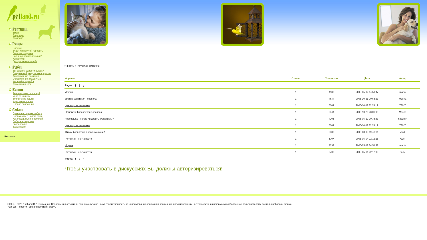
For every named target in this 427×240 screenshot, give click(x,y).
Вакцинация (19, 126)
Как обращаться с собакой (28, 118)
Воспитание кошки (23, 98)
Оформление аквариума (27, 78)
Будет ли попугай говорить (28, 50)
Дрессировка (20, 124)
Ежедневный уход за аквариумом (32, 73)
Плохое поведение (23, 104)
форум (70, 65)
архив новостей (38, 206)
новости (22, 206)
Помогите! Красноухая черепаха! (84, 112)
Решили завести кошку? (26, 93)
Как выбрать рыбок (23, 81)
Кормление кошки (23, 101)
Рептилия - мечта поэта (78, 138)
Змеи (16, 32)
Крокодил (18, 38)
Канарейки (18, 58)
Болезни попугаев (23, 53)
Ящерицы (18, 35)
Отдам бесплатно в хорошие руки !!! (85, 132)
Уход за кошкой (21, 96)
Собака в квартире (23, 121)
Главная (11, 206)
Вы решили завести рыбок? (28, 70)
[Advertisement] (116, 55)
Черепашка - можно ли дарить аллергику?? (89, 118)
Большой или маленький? (27, 56)
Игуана (69, 92)
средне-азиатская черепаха (81, 98)
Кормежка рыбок (22, 84)
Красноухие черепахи (77, 105)
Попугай (17, 48)
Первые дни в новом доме (27, 116)
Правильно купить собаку (27, 113)
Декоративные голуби (25, 61)
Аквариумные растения (26, 76)
